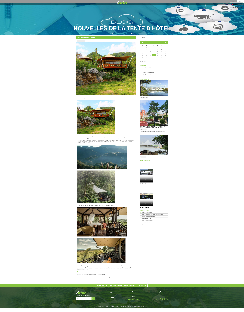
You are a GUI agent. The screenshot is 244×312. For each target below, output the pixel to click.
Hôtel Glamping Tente (81, 96)
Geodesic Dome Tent (138, 306)
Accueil (111, 33)
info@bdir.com (240, 4)
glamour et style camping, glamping (84, 138)
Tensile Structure (122, 306)
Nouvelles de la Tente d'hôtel (128, 33)
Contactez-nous (142, 285)
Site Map (145, 306)
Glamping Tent (130, 306)
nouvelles (117, 33)
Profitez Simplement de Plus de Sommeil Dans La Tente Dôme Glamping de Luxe (96, 277)
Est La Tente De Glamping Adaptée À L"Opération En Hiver (93, 274)
